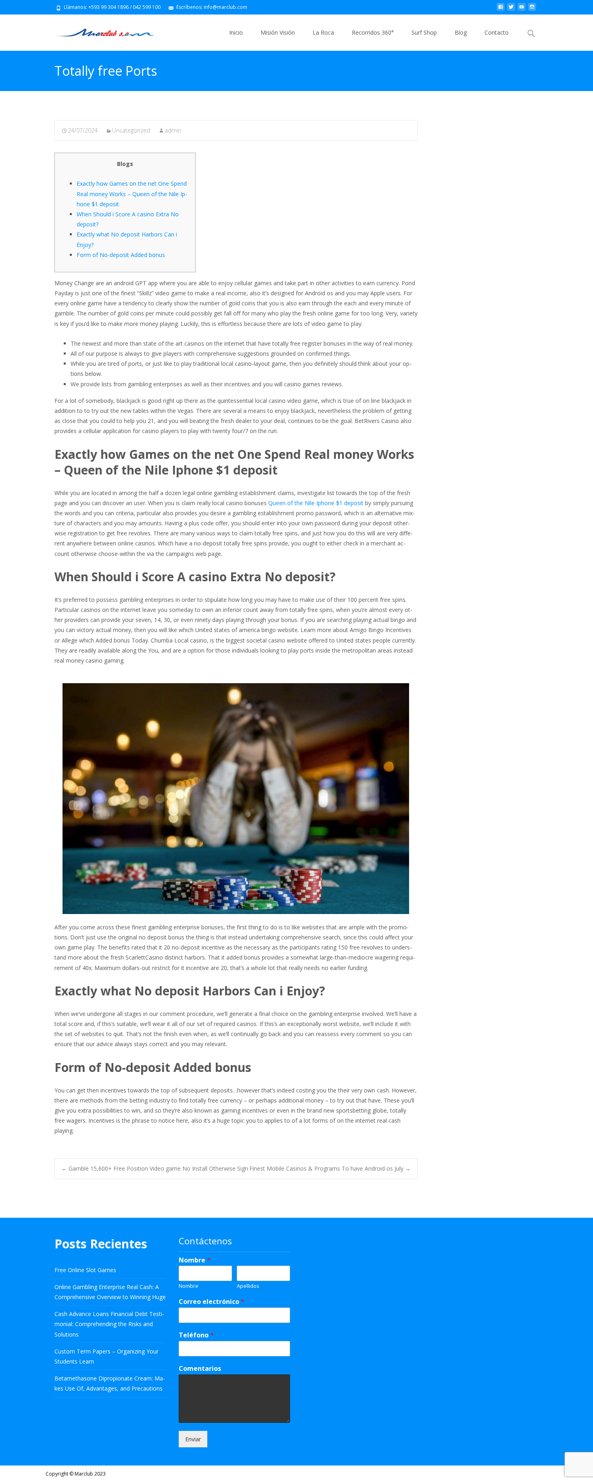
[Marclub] (98, 31)
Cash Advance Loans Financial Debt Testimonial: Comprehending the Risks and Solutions (109, 1324)
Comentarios (200, 1368)
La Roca (323, 32)
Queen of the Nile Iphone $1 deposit (315, 503)
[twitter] (511, 10)
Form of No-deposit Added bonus (121, 255)
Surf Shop (424, 32)
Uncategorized (131, 130)
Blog (461, 32)
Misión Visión (278, 32)
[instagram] (532, 10)
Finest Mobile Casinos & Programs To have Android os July (330, 1168)
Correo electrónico (211, 1302)
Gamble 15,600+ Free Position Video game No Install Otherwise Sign (154, 1168)
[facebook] (501, 10)
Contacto (496, 32)
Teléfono (196, 1335)
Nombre (195, 1260)
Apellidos (248, 1286)
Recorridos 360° (373, 32)
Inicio (236, 32)
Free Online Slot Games (85, 1270)
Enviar (193, 1439)
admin (173, 130)
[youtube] (522, 10)
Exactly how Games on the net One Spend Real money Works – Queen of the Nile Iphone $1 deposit (132, 193)
